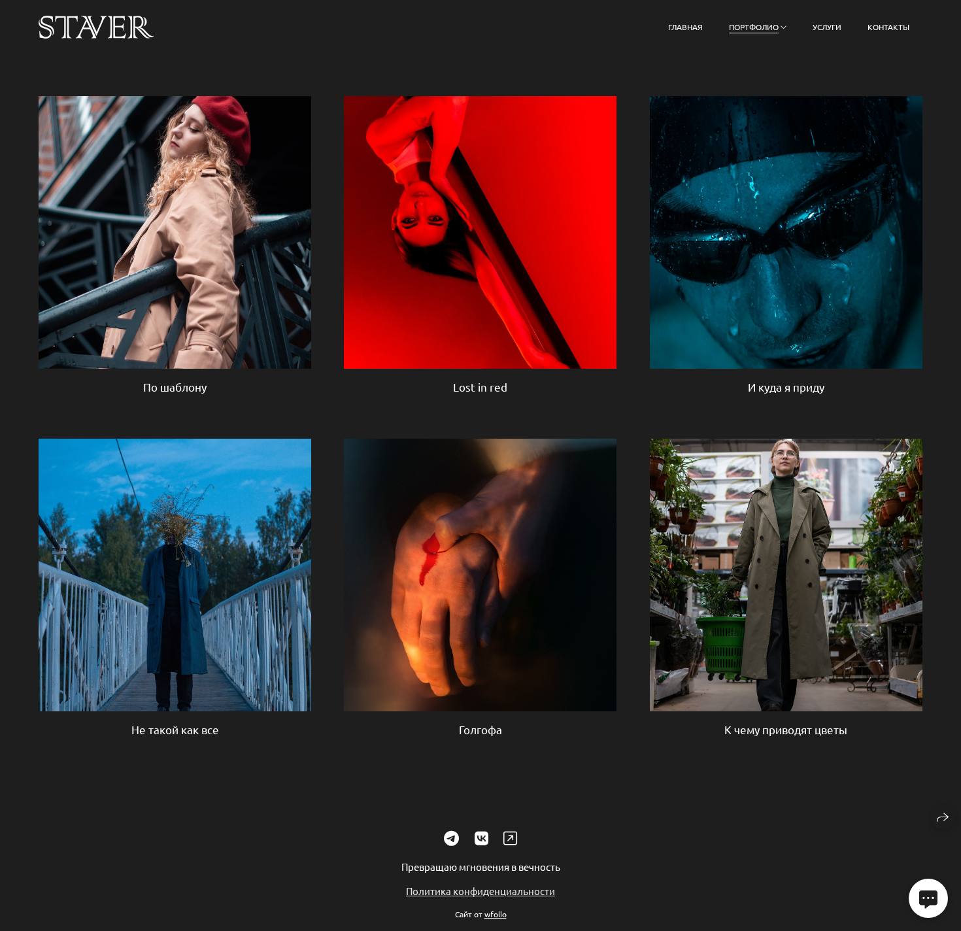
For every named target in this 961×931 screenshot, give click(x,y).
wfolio (495, 914)
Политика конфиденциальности (480, 891)
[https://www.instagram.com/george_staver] (510, 837)
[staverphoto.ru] (96, 27)
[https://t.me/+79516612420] (451, 837)
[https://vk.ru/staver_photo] (481, 837)
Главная (685, 27)
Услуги (827, 27)
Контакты (888, 27)
